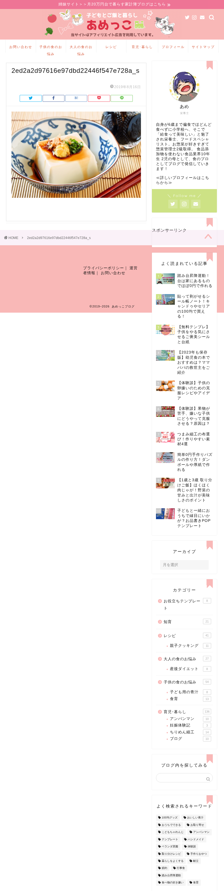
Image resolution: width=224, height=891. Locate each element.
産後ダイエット (189, 669)
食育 (189, 699)
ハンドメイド (196, 839)
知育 (186, 622)
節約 (164, 868)
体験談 (192, 846)
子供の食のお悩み (50, 49)
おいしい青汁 (195, 817)
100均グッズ (170, 817)
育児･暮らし (142, 47)
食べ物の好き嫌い (173, 882)
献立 (196, 860)
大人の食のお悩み (81, 49)
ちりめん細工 (189, 732)
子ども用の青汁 (189, 692)
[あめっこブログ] (112, 38)
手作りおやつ (198, 853)
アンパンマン (189, 719)
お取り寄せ (197, 824)
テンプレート (170, 839)
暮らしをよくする (173, 860)
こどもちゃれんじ (173, 832)
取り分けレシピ (171, 853)
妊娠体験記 (189, 725)
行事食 (181, 868)
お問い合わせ (20, 47)
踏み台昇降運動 (171, 875)
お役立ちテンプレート (186, 604)
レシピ (111, 47)
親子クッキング (189, 646)
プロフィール (173, 47)
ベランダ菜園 (170, 846)
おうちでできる (171, 824)
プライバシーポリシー (103, 268)
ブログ (189, 739)
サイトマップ (203, 47)
